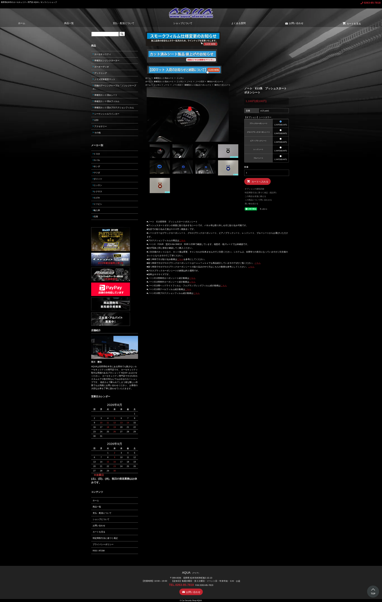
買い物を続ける (251, 204)
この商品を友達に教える (255, 196)
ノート (189, 81)
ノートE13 (199, 81)
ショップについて (182, 23)
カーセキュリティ (102, 54)
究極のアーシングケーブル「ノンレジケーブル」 (114, 87)
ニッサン (180, 78)
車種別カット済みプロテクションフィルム (114, 107)
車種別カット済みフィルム (106, 101)
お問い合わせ (296, 23)
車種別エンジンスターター (106, 60)
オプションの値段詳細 (254, 189)
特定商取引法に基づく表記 (105, 538)
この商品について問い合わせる (258, 200)
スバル (97, 160)
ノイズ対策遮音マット (104, 79)
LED (96, 120)
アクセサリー (100, 126)
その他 (97, 132)
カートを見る (354, 23)
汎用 (96, 216)
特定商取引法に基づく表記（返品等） (261, 192)
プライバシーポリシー (103, 544)
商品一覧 (69, 23)
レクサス (98, 191)
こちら (180, 259)
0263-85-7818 (372, 2)
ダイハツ (98, 179)
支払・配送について (123, 23)
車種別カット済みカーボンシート (197, 85)
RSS (95, 550)
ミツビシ (98, 204)
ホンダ (97, 166)
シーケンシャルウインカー (106, 114)
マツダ (97, 172)
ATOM (102, 550)
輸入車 (97, 210)
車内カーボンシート (215, 81)
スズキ (97, 198)
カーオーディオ (101, 67)
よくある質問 (238, 23)
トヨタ (97, 154)
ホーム (21, 23)
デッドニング (100, 73)
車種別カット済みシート (164, 78)
